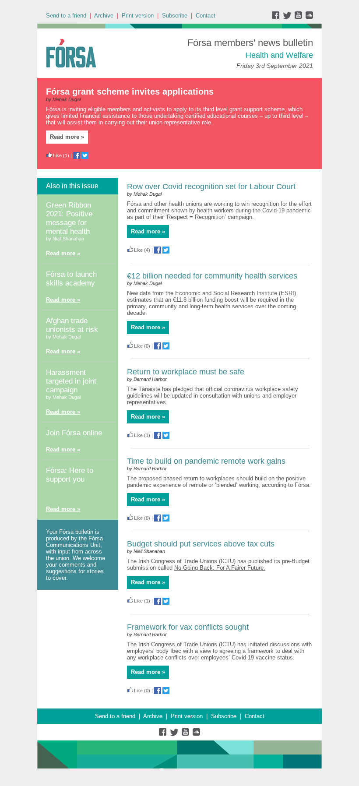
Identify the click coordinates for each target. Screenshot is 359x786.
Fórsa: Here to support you (69, 474)
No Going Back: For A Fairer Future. (219, 567)
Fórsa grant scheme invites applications (130, 91)
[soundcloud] (309, 17)
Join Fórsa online (74, 433)
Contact (205, 15)
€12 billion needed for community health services (212, 275)
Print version (138, 15)
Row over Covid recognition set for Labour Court (211, 186)
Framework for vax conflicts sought (188, 627)
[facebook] (277, 17)
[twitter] (288, 17)
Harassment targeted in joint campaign (71, 381)
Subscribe (174, 15)
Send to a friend (66, 15)
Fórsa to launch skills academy (71, 278)
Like (57, 155)
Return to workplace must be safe (185, 371)
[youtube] (299, 17)
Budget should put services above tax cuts (201, 543)
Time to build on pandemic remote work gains (206, 461)
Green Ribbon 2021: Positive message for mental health (69, 218)
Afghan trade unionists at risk (72, 325)
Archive (103, 15)
